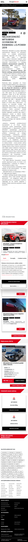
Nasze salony (2, 2)
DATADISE (25, 540)
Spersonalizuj (13, 286)
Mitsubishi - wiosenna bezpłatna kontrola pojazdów (12, 244)
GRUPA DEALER (20, 540)
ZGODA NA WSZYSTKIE (14, 281)
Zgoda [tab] (4, 258)
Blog (10, 4)
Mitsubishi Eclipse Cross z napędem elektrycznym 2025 (13, 314)
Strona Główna (5, 4)
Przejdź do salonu (14, 410)
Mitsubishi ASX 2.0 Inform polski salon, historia (13, 363)
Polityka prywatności (7, 275)
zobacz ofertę (20, 380)
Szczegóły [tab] (12, 258)
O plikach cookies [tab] (22, 258)
